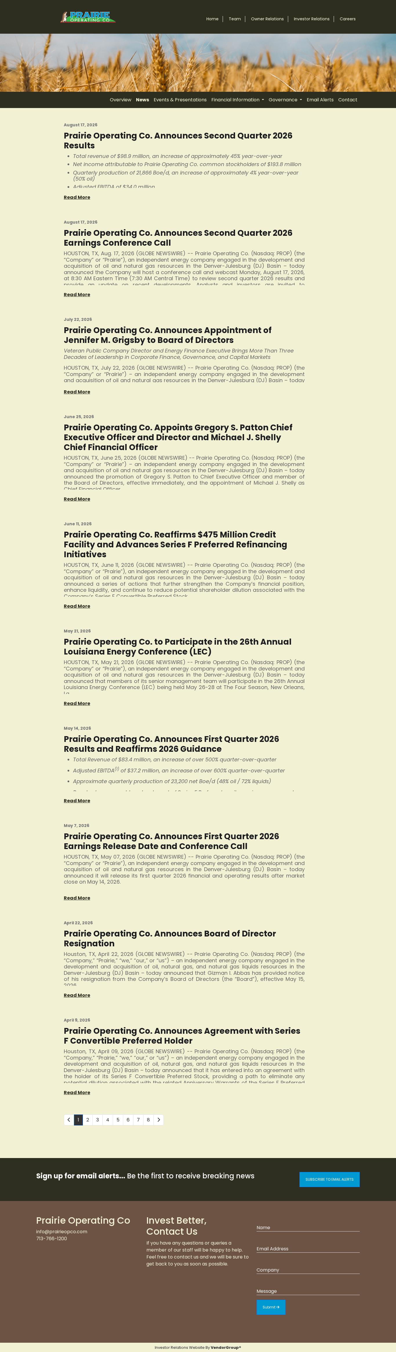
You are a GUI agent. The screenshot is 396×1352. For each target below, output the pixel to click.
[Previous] (69, 1120)
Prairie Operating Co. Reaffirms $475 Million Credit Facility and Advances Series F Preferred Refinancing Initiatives (175, 544)
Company (268, 1260)
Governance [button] (284, 99)
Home (212, 19)
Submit (269, 1307)
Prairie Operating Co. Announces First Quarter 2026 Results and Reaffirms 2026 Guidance (171, 744)
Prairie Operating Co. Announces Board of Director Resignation (170, 938)
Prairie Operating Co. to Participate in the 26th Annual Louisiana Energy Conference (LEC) (178, 646)
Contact (347, 99)
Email (263, 1239)
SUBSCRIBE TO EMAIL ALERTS (330, 1179)
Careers (348, 19)
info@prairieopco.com (61, 1231)
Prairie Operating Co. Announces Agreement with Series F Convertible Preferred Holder (182, 1036)
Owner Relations (267, 19)
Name (263, 1218)
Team (235, 19)
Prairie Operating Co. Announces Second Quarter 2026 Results (178, 140)
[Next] (158, 1120)
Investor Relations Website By (198, 1347)
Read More (77, 197)
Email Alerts (320, 99)
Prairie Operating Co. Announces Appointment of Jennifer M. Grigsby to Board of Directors (168, 335)
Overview (120, 99)
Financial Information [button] (236, 99)
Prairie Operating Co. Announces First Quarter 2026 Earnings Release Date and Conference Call (171, 841)
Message (267, 1282)
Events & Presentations (180, 99)
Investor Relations (312, 19)
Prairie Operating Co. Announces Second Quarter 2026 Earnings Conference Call (178, 238)
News (142, 99)
